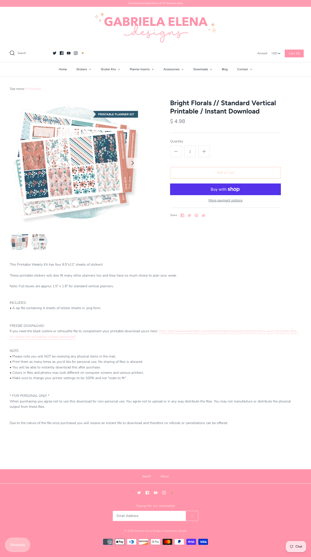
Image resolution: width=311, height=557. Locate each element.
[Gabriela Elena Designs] (155, 28)
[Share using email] (203, 215)
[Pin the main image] (196, 215)
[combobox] (276, 52)
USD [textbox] (276, 52)
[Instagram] (76, 53)
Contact (244, 69)
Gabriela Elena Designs (148, 531)
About (165, 476)
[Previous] (15, 163)
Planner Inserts (142, 69)
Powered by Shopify (175, 531)
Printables (33, 89)
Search (146, 476)
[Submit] (192, 516)
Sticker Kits (110, 69)
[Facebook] (61, 53)
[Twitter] (54, 53)
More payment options (225, 201)
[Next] (132, 163)
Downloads (202, 69)
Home (63, 69)
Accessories (174, 69)
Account (262, 53)
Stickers (83, 69)
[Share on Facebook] (182, 215)
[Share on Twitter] (189, 215)
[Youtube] (68, 53)
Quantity (176, 141)
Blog (225, 69)
